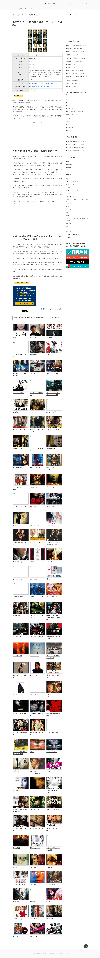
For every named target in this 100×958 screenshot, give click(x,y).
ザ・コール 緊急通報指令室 (53, 714)
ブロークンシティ (35, 506)
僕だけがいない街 (35, 848)
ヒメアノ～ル (34, 936)
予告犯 (48, 771)
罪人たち (68, 187)
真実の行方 (16, 525)
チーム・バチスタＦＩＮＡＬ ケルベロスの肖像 (53, 617)
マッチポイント (51, 525)
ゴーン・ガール (34, 656)
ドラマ (68, 99)
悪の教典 (49, 337)
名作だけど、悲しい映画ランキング (76, 58)
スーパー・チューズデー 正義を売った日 (53, 543)
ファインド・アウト (52, 373)
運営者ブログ (70, 161)
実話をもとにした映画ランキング (75, 73)
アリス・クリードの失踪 (19, 355)
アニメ (68, 130)
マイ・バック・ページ (36, 542)
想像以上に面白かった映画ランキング (77, 45)
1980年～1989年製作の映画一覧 (75, 150)
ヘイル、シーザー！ (19, 919)
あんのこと (68, 226)
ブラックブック (51, 884)
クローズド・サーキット (36, 714)
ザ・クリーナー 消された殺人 (19, 374)
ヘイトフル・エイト (19, 884)
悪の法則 (15, 412)
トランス (32, 412)
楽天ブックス (45, 87)
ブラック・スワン (18, 393)
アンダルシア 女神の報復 (53, 829)
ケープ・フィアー (51, 752)
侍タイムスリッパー (71, 231)
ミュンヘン (49, 867)
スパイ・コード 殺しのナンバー (36, 430)
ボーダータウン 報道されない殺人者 (53, 657)
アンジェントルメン (71, 193)
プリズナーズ (17, 636)
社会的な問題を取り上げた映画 (75, 70)
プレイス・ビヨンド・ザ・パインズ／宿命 (53, 394)
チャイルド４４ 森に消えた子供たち (20, 810)
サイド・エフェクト (19, 429)
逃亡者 (48, 901)
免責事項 (69, 167)
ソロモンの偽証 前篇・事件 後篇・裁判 (20, 753)
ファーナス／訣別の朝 (36, 636)
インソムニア (34, 579)
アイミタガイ (69, 229)
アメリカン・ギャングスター (53, 791)
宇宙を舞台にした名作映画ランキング (77, 76)
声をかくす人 (34, 337)
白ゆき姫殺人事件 (18, 596)
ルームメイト (50, 506)
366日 (67, 215)
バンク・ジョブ (51, 412)
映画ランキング (46, 309)
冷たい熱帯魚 (34, 354)
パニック (69, 124)
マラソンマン (34, 675)
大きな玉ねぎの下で (71, 196)
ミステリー (70, 108)
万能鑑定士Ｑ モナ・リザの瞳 (53, 637)
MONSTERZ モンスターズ (36, 597)
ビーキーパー (69, 206)
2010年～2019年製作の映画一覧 (75, 144)
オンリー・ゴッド (35, 467)
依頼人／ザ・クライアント (19, 543)
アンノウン (33, 867)
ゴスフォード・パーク (36, 562)
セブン (15, 867)
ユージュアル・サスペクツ (19, 488)
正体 (67, 179)
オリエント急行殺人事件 (36, 733)
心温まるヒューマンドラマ (74, 67)
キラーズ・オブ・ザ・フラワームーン (75, 181)
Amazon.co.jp (34, 87)
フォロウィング (17, 579)
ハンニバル (33, 790)
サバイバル (70, 127)
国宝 (67, 212)
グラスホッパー (34, 809)
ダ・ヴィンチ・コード (36, 828)
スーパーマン (69, 209)
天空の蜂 (15, 936)
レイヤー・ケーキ (51, 448)
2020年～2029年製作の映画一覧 (75, 141)
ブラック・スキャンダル (53, 810)
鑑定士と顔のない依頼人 (53, 676)
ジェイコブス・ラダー (19, 713)
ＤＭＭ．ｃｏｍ (50, 83)
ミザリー (15, 694)
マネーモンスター (35, 919)
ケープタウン (17, 901)
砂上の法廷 (49, 919)
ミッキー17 (69, 204)
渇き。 (48, 579)
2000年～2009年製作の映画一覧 (75, 147)
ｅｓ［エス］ (34, 694)
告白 (14, 337)
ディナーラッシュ (35, 525)
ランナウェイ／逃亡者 (53, 429)
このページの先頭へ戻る (86, 946)
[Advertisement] (37, 133)
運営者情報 (70, 164)
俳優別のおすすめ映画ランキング (75, 55)
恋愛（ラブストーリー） (73, 114)
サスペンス (21, 8)
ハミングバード (51, 562)
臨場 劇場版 (16, 615)
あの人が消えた (70, 237)
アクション (70, 102)
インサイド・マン (51, 936)
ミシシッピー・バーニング (53, 695)
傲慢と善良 (68, 223)
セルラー (32, 901)
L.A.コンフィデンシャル (36, 449)
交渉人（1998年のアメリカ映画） (53, 849)
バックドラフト (17, 656)
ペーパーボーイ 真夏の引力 (36, 394)
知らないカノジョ (70, 184)
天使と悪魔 (16, 848)
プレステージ (34, 487)
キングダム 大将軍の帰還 (72, 234)
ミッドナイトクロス (52, 732)
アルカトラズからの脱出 (19, 676)
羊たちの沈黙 (17, 790)
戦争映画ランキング (72, 64)
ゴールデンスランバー (53, 596)
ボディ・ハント (17, 448)
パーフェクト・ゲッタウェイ (36, 616)
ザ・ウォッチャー (51, 487)
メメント (49, 354)
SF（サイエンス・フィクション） (76, 111)
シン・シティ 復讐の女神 (20, 733)
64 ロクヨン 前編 (50, 3)
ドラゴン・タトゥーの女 (19, 829)
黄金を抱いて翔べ (18, 467)
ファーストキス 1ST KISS (72, 190)
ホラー (68, 121)
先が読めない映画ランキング (74, 86)
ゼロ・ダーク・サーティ (36, 374)
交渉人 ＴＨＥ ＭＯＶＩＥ (53, 468)
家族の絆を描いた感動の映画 (74, 61)
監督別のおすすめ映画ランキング (75, 51)
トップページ (14, 8)
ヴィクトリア (34, 884)
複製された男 (17, 771)
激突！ (32, 752)
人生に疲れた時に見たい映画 (74, 48)
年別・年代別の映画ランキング (75, 83)
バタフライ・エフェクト (19, 507)
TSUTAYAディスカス (36, 83)
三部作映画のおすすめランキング (75, 80)
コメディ (69, 118)
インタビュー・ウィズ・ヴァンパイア (36, 772)
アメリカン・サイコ (19, 562)
